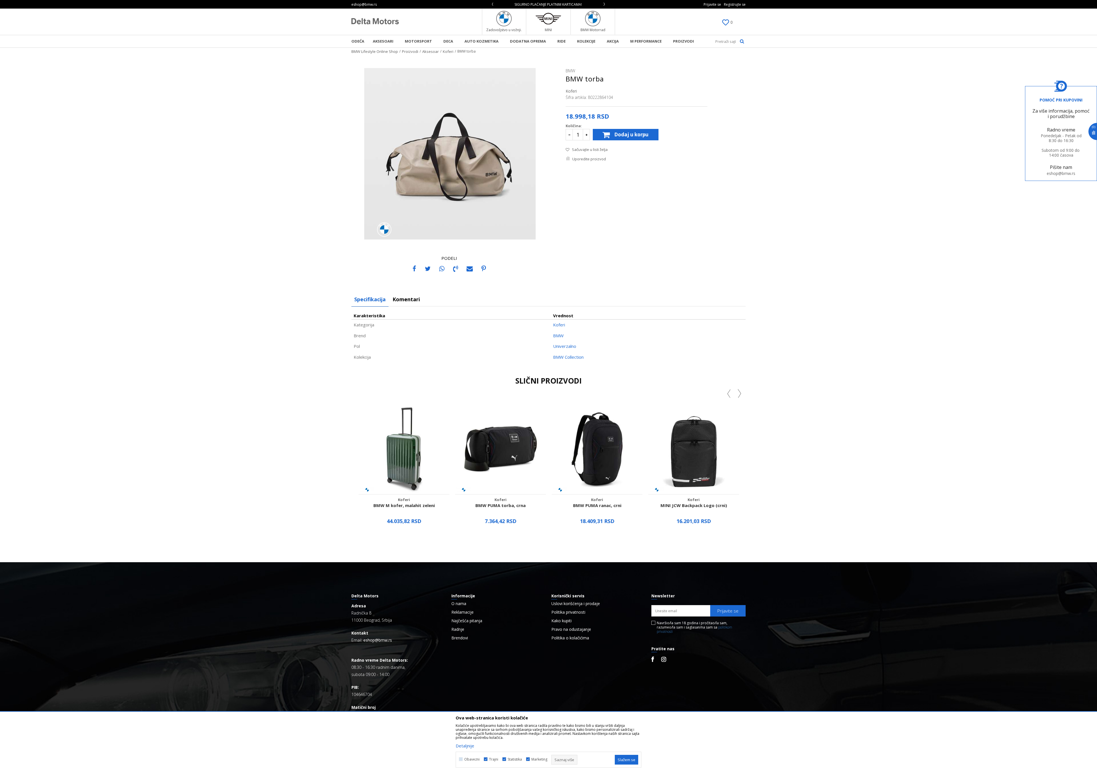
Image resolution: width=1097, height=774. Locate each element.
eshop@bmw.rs (1061, 173)
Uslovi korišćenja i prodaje (575, 603)
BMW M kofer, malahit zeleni (404, 505)
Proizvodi (410, 51)
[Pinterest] (483, 268)
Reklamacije (462, 612)
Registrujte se (735, 4)
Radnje (457, 629)
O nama (458, 603)
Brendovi (459, 638)
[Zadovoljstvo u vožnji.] (504, 18)
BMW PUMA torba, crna (500, 505)
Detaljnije (404, 537)
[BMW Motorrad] (593, 18)
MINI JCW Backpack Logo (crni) (693, 505)
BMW (558, 335)
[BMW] (384, 229)
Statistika (515, 759)
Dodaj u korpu (631, 134)
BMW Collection (568, 357)
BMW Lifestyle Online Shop (374, 51)
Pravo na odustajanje (571, 629)
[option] (548, 4)
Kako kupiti (561, 620)
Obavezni (472, 759)
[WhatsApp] (442, 268)
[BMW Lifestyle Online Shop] (375, 21)
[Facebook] (414, 268)
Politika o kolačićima (570, 638)
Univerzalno (564, 346)
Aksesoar (430, 51)
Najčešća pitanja (466, 620)
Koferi (448, 51)
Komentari (406, 299)
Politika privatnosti (568, 612)
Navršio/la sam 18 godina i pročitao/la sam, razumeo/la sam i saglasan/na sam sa (694, 627)
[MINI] (548, 18)
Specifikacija (370, 299)
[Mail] (470, 268)
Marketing (539, 759)
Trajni (493, 759)
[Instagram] (663, 659)
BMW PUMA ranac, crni (597, 505)
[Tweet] (428, 268)
